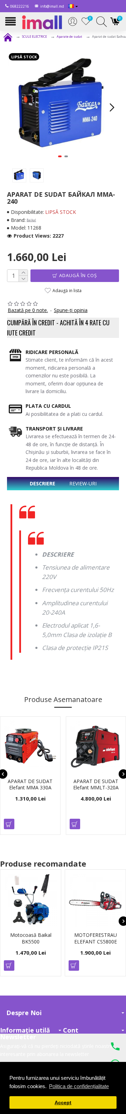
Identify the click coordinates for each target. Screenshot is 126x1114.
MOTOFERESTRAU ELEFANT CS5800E (91, 938)
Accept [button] (63, 1102)
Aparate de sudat (69, 36)
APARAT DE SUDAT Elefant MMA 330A (30, 784)
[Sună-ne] (115, 1047)
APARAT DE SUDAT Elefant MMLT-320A (96, 784)
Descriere (42, 483)
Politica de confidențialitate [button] (79, 1086)
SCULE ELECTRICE (34, 36)
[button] (14, 107)
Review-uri (83, 483)
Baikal (31, 220)
